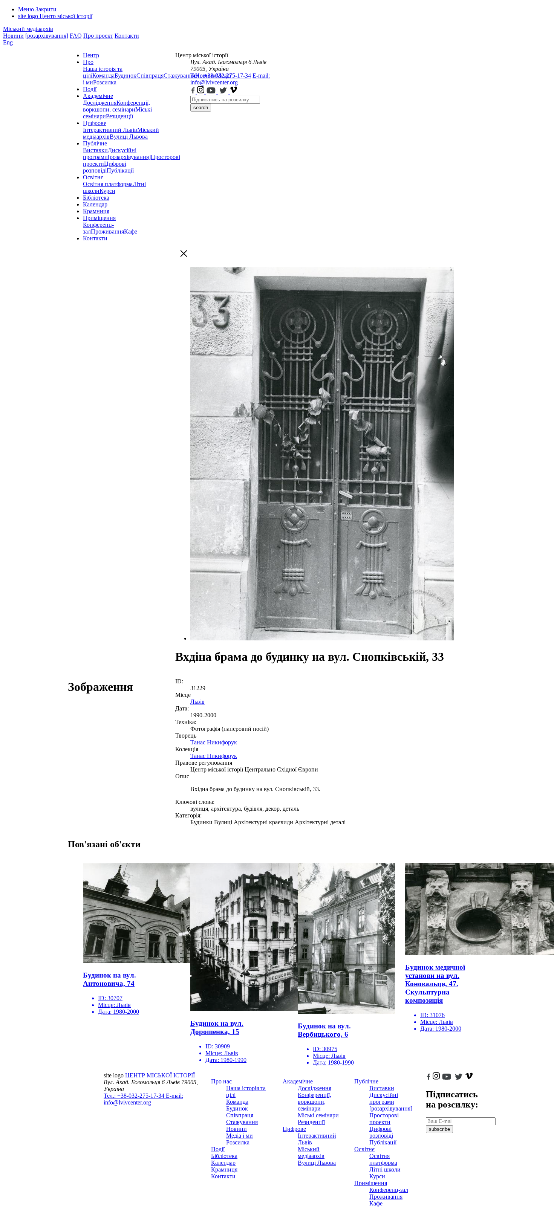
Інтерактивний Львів (110, 130)
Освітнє (93, 177)
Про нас (221, 1081)
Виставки (95, 150)
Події (89, 89)
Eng (8, 42)
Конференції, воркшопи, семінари (116, 106)
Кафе (130, 231)
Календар (95, 204)
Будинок (125, 75)
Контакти (127, 35)
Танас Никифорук (213, 742)
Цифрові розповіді (104, 167)
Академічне (98, 96)
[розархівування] (46, 35)
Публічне (95, 143)
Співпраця (150, 75)
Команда (103, 75)
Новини (13, 35)
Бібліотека (96, 197)
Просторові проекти (384, 1118)
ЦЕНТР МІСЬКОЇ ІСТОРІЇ (160, 1075)
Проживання (107, 231)
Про (88, 62)
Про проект (98, 35)
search (200, 107)
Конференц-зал (388, 1190)
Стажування (242, 1122)
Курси (107, 191)
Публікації (120, 170)
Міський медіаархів (28, 29)
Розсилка (104, 82)
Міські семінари (318, 1115)
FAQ (76, 35)
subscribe (439, 1129)
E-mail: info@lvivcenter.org (230, 79)
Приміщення (99, 218)
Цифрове (94, 123)
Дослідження (99, 102)
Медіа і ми (239, 1135)
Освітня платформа (108, 184)
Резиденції (119, 116)
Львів (197, 701)
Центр (91, 55)
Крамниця (96, 211)
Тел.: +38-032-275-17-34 (220, 75)
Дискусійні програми (383, 1098)
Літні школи (385, 1169)
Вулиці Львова (129, 136)
